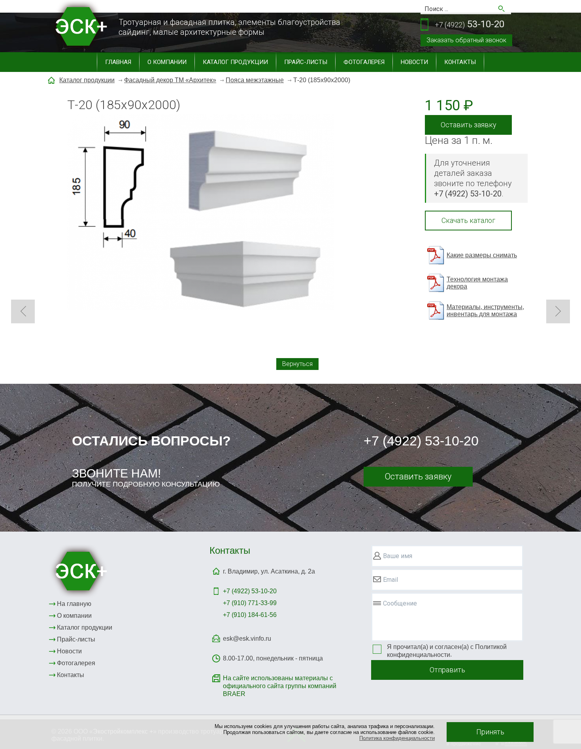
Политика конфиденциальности (397, 738)
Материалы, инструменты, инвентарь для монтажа (485, 310)
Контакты (460, 62)
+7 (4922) (250, 591)
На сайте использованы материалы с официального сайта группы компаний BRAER (279, 686)
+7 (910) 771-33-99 (250, 603)
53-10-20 (469, 24)
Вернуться (297, 364)
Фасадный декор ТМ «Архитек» (170, 80)
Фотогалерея (364, 62)
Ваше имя (397, 556)
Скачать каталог (468, 220)
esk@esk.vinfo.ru (247, 638)
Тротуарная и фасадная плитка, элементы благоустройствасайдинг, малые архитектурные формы (229, 27)
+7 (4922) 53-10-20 (421, 440)
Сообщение (400, 603)
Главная (118, 62)
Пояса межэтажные (255, 80)
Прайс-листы (305, 62)
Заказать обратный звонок (466, 40)
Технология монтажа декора (477, 283)
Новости (414, 62)
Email (390, 579)
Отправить (447, 670)
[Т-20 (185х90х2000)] (200, 213)
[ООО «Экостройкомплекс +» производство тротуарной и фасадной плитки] (79, 570)
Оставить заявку (468, 125)
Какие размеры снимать (482, 255)
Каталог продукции (235, 62)
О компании (167, 62)
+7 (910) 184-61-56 (250, 614)
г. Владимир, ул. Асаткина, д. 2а (269, 571)
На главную (74, 603)
